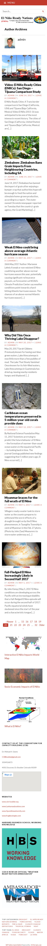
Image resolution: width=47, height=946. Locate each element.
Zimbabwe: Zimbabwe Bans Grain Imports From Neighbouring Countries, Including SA (23, 168)
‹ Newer (9, 621)
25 (28, 625)
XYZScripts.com (36, 945)
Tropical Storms (23, 926)
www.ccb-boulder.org (10, 802)
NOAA (13, 935)
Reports (5, 924)
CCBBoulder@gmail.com (11, 757)
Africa (5, 935)
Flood (37, 922)
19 (40, 621)
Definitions (7, 926)
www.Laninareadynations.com (13, 806)
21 (11, 625)
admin (11, 95)
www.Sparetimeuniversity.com (13, 811)
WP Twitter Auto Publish (14, 945)
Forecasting (26, 922)
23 (20, 625)
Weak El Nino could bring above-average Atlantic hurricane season (21, 251)
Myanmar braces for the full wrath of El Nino (21, 499)
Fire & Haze (17, 924)
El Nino (15, 930)
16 (27, 621)
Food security (19, 932)
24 (24, 625)
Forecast (23, 935)
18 (35, 621)
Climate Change (33, 924)
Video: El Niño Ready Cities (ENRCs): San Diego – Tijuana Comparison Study (23, 88)
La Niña (33, 935)
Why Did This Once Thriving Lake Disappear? (22, 336)
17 (31, 621)
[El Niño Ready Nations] (23, 20)
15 (22, 621)
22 (15, 625)
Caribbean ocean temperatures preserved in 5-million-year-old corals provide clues (23, 418)
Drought (23, 919)
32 (36, 625)
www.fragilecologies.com (11, 816)
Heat (36, 926)
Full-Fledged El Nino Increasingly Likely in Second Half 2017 (19, 575)
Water (40, 932)
